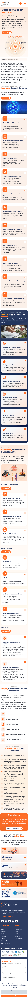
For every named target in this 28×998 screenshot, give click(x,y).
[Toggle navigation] (25, 3)
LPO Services (7, 561)
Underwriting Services (10, 158)
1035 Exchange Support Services (13, 298)
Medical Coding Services (11, 667)
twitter (6, 921)
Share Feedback (5, 943)
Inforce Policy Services (10, 263)
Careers (3, 938)
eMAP (16, 934)
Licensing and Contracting (11, 498)
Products (3, 936)
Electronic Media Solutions (11, 534)
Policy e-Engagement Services (12, 229)
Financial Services (8, 415)
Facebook (2, 921)
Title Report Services (9, 578)
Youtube (16, 921)
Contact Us (4, 941)
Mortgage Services (9, 365)
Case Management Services (12, 176)
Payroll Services (8, 433)
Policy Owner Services (10, 245)
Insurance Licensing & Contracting (14, 281)
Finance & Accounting (10, 397)
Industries (3, 931)
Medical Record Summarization (13, 140)
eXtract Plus (18, 929)
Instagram (13, 921)
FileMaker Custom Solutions (12, 516)
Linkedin (9, 921)
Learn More (5, 98)
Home (3, 59)
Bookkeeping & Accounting (11, 381)
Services (3, 934)
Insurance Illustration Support (12, 211)
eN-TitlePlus (18, 938)
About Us (3, 929)
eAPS (16, 931)
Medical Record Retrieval (11, 123)
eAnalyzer (17, 936)
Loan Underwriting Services (12, 347)
